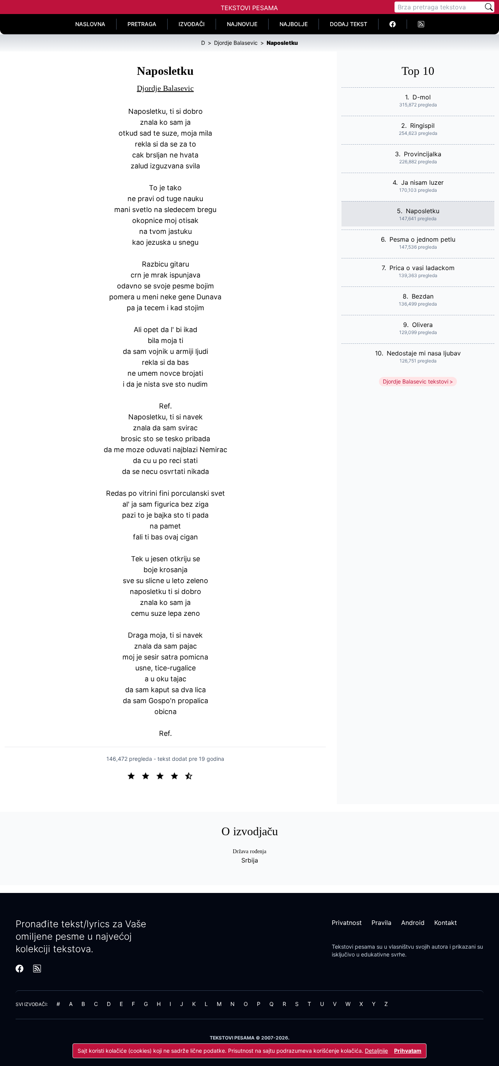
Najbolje (294, 24)
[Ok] (163, 775)
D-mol (421, 97)
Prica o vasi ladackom (422, 268)
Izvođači (192, 24)
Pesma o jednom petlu (422, 239)
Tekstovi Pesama (249, 8)
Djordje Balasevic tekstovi (415, 381)
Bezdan (423, 296)
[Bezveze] (149, 775)
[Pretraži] (488, 7)
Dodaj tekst (348, 24)
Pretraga (141, 24)
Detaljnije (376, 1050)
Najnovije (242, 24)
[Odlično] (191, 775)
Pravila (381, 922)
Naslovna (90, 24)
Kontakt (445, 922)
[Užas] (134, 775)
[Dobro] (177, 775)
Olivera (422, 325)
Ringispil (422, 125)
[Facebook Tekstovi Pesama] (393, 24)
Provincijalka (422, 154)
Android (413, 922)
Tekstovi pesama (353, 946)
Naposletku (422, 211)
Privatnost (347, 922)
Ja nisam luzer (422, 182)
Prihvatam (407, 1050)
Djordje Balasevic (165, 88)
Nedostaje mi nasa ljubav (424, 353)
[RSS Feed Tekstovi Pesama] (421, 24)
